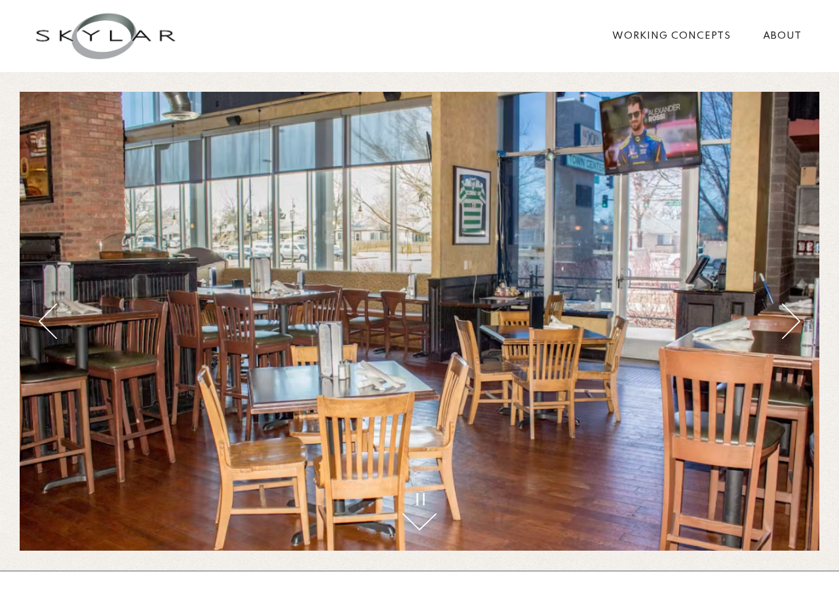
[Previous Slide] (48, 321)
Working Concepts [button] (671, 36)
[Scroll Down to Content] (419, 522)
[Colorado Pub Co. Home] (105, 36)
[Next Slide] (791, 321)
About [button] (782, 36)
